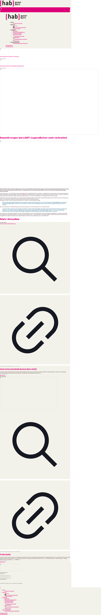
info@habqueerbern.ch (5, 576)
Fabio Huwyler (9, 551)
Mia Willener (9, 366)
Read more (2, 375)
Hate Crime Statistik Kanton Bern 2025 (18, 369)
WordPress (19, 583)
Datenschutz (3, 579)
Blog (24, 193)
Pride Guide (5, 554)
